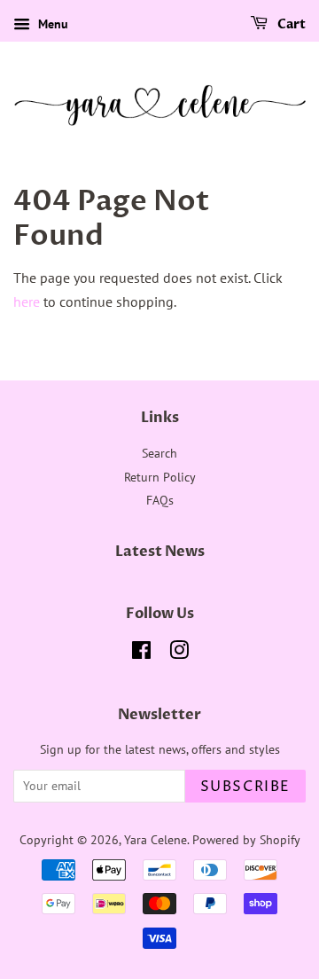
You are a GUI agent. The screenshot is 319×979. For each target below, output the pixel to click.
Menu (51, 24)
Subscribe (245, 786)
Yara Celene (155, 840)
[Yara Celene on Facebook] (141, 654)
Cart (290, 24)
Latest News (160, 551)
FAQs (160, 500)
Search (159, 453)
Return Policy (160, 477)
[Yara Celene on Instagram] (179, 654)
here (26, 301)
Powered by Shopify (246, 840)
